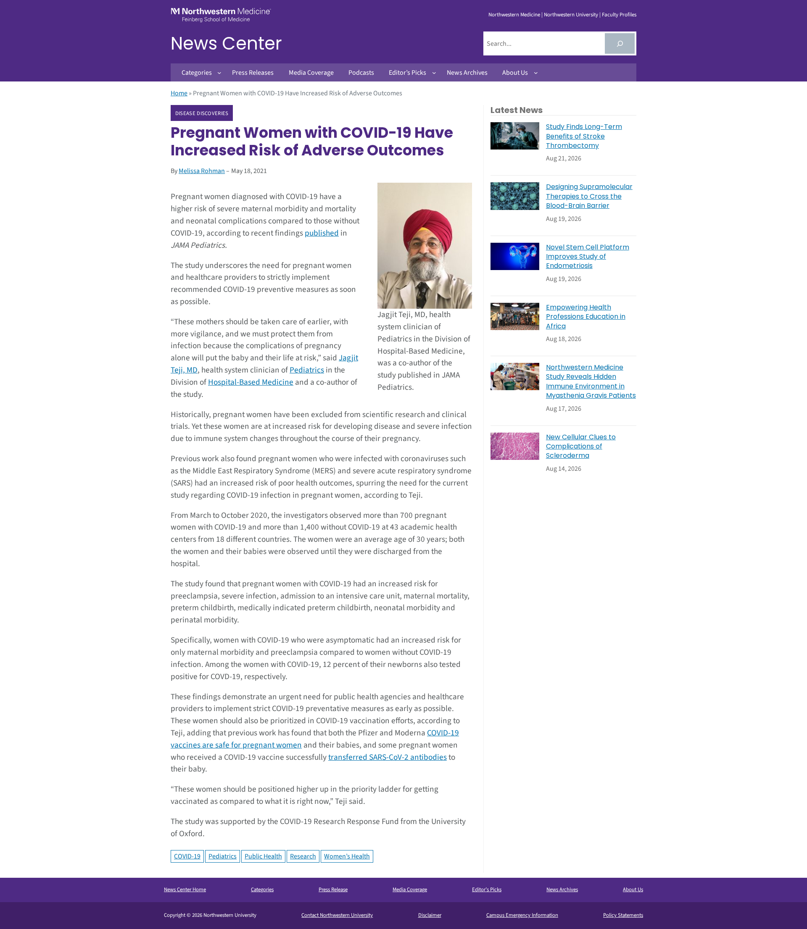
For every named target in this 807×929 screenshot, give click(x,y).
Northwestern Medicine (514, 14)
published (322, 233)
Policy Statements (623, 915)
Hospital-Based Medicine (250, 382)
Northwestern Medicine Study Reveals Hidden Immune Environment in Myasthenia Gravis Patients (591, 381)
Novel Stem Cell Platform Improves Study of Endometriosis (587, 257)
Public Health (263, 856)
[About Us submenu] (536, 73)
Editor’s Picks (486, 889)
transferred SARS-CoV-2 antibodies (387, 757)
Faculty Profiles (619, 14)
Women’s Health (347, 856)
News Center (226, 43)
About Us (633, 889)
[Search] (620, 43)
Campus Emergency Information (522, 915)
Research (303, 856)
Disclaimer (429, 915)
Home (179, 93)
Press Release (333, 889)
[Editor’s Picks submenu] (434, 73)
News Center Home (185, 889)
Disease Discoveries (202, 113)
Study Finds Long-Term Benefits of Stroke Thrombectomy (584, 136)
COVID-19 (187, 856)
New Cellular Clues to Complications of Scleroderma (581, 447)
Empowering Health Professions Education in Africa (585, 317)
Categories (262, 889)
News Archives (562, 889)
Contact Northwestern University (337, 915)
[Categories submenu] (219, 73)
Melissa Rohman (202, 171)
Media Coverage (410, 889)
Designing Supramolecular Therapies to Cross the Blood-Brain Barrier (589, 196)
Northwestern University (571, 14)
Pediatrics (307, 370)
